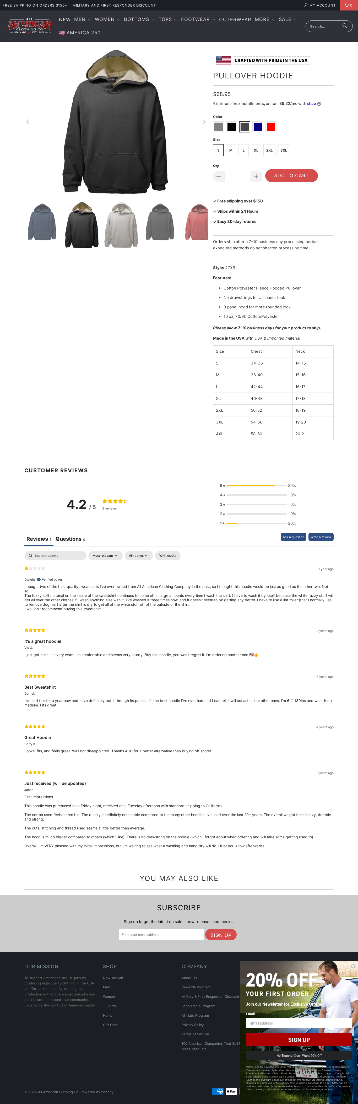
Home (108, 1015)
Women (109, 996)
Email (250, 1013)
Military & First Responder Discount (210, 996)
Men (106, 987)
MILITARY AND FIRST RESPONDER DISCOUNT (114, 5)
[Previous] (28, 122)
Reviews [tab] (38, 539)
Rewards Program (196, 987)
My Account (323, 5)
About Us (189, 978)
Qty (216, 166)
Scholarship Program (198, 1006)
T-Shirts (109, 1006)
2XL (269, 150)
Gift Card (110, 1025)
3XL (283, 150)
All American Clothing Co (58, 1092)
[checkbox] (168, 555)
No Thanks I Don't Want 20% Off (299, 1055)
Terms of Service (195, 1034)
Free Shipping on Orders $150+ (35, 5)
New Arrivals (113, 978)
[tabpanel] (179, 704)
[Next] (204, 122)
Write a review (321, 537)
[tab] (70, 539)
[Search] (345, 26)
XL (256, 150)
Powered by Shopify (96, 1092)
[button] (82, 19)
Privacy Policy (193, 1025)
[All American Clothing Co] (29, 26)
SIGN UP (299, 1039)
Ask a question (293, 537)
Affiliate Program (195, 1015)
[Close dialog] (353, 966)
